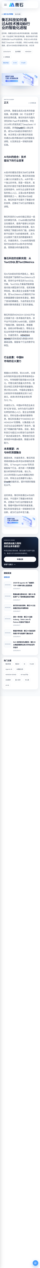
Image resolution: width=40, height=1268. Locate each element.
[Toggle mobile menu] (5, 5)
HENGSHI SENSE (11, 674)
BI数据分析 (20, 669)
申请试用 (20, 559)
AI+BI (7, 685)
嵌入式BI (18, 680)
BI (24, 664)
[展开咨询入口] (35, 1263)
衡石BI (17, 664)
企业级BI (8, 680)
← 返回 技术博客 (7, 14)
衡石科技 (8, 664)
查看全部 (7, 577)
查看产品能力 (9, 564)
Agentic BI (9, 669)
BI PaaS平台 (24, 674)
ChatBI (32, 664)
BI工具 (27, 680)
